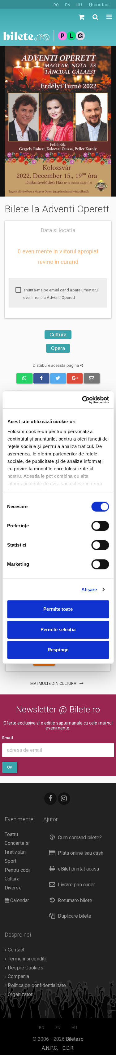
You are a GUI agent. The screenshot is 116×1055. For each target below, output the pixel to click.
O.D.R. (68, 1048)
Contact (15, 950)
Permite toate (57, 609)
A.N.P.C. (50, 1048)
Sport (11, 861)
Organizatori (19, 994)
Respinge (58, 649)
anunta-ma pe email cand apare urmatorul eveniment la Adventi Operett (61, 294)
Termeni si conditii (26, 959)
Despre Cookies (24, 968)
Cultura (58, 334)
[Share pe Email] (92, 378)
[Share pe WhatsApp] (24, 378)
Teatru (11, 834)
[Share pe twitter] (58, 378)
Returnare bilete (75, 900)
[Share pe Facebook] (41, 378)
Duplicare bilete (74, 916)
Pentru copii (17, 870)
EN (67, 4)
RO (56, 4)
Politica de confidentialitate (36, 985)
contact (101, 4)
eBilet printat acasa (78, 869)
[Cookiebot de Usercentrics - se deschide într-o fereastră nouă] (82, 400)
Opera (58, 348)
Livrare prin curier (76, 885)
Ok (9, 767)
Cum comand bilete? (80, 837)
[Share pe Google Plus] (75, 378)
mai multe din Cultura (53, 683)
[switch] (100, 526)
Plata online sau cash (80, 853)
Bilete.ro (75, 1039)
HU (79, 4)
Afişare (89, 589)
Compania (17, 976)
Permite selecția (58, 629)
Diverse (13, 888)
